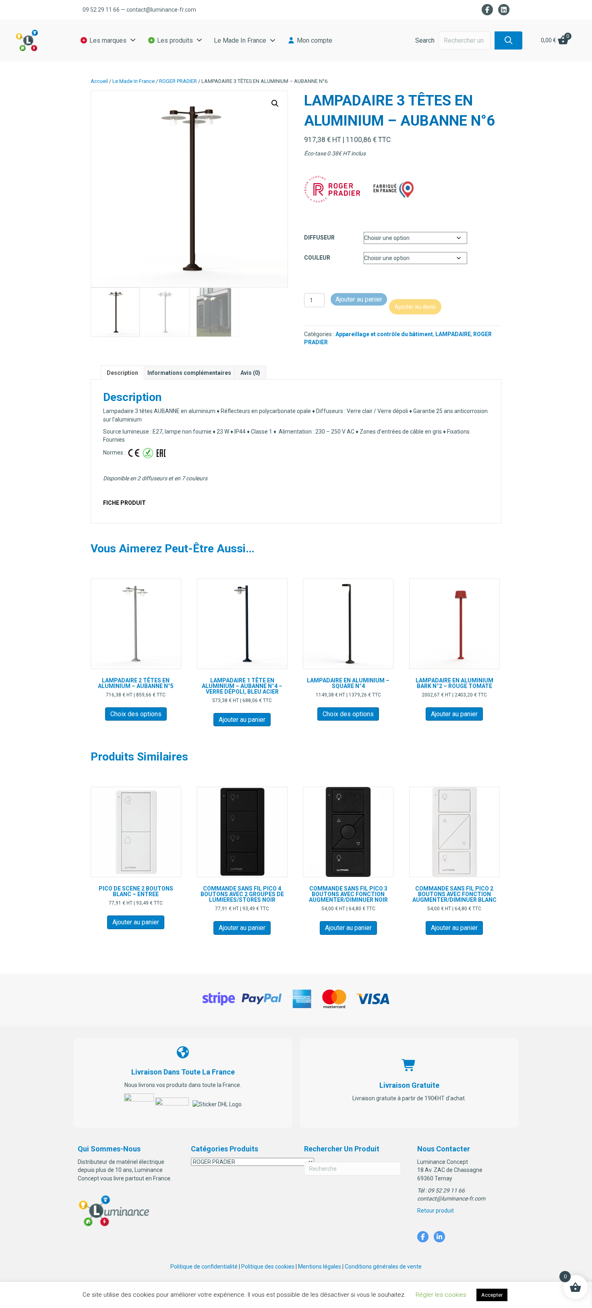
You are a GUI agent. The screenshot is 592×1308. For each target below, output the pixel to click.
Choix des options (135, 714)
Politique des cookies (267, 1266)
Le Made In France (133, 81)
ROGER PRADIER (178, 81)
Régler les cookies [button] (441, 1294)
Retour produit (435, 1210)
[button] (508, 40)
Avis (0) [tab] (250, 373)
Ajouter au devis (415, 307)
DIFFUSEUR (319, 237)
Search (425, 40)
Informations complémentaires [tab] (189, 373)
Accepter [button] (492, 1295)
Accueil (99, 81)
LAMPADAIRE (453, 334)
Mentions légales (319, 1266)
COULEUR (317, 257)
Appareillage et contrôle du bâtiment (384, 334)
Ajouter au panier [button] (242, 719)
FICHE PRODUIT (124, 503)
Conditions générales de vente (383, 1266)
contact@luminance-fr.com (161, 9)
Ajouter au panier (358, 299)
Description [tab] (122, 373)
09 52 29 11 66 (101, 9)
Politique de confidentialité (204, 1266)
